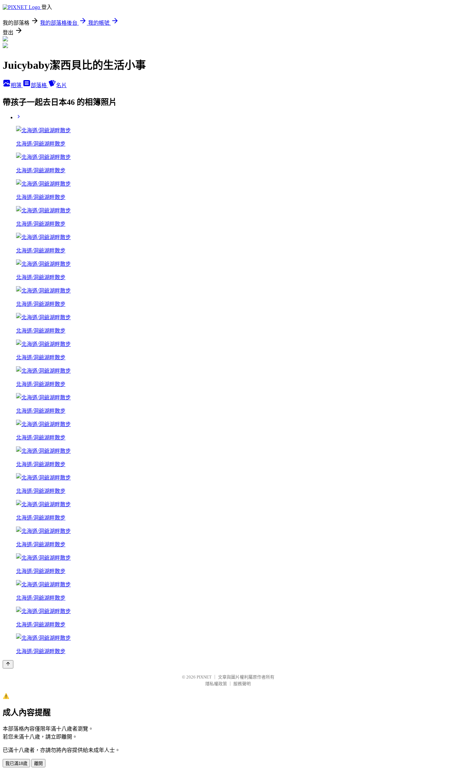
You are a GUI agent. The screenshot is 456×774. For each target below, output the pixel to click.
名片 (61, 85)
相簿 (17, 85)
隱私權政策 (216, 683)
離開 (38, 763)
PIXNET (204, 677)
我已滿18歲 (16, 763)
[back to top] (8, 664)
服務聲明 (242, 683)
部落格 (39, 85)
